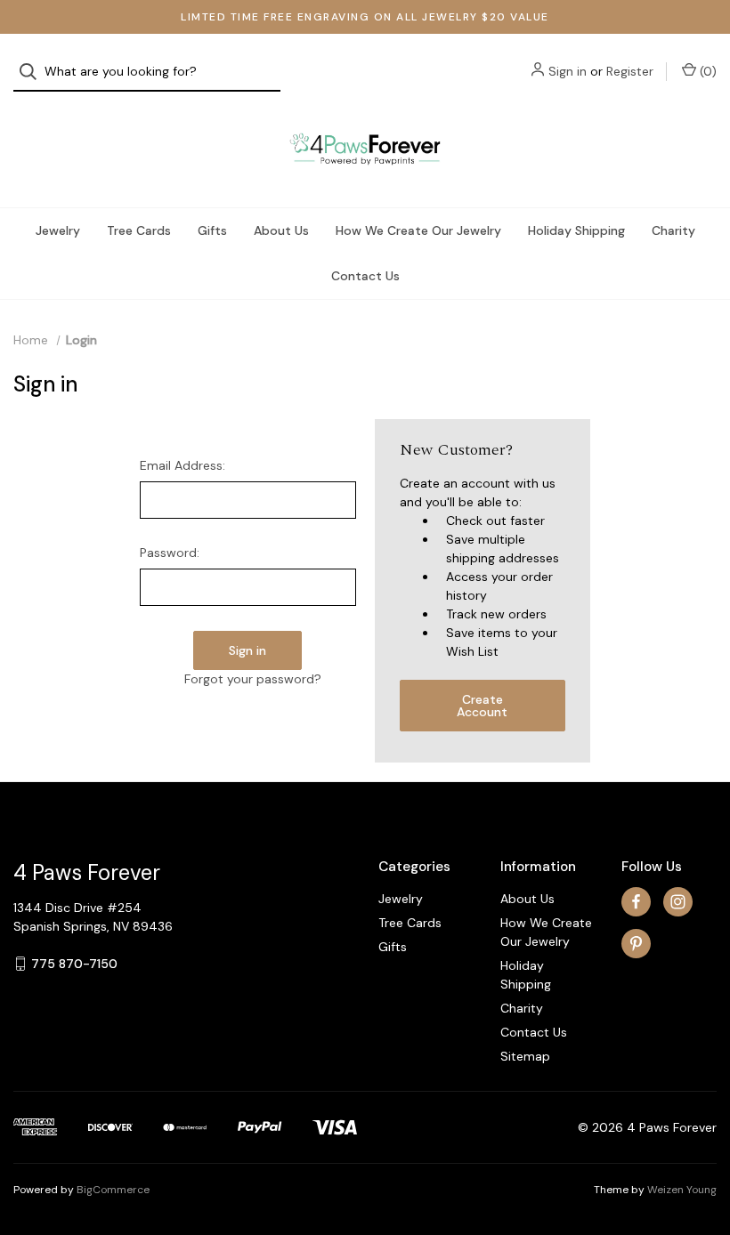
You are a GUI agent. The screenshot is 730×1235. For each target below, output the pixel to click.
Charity (673, 230)
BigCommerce (113, 1190)
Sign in (567, 71)
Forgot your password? (252, 679)
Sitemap (525, 1056)
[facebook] (636, 901)
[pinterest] (636, 943)
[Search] (33, 72)
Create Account (482, 705)
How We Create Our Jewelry (418, 230)
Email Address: (182, 465)
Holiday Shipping (576, 230)
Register (629, 71)
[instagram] (677, 901)
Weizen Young (682, 1190)
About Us (281, 230)
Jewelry (58, 230)
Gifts (212, 230)
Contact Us (365, 276)
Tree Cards (139, 230)
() (706, 71)
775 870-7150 (74, 964)
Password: (169, 553)
